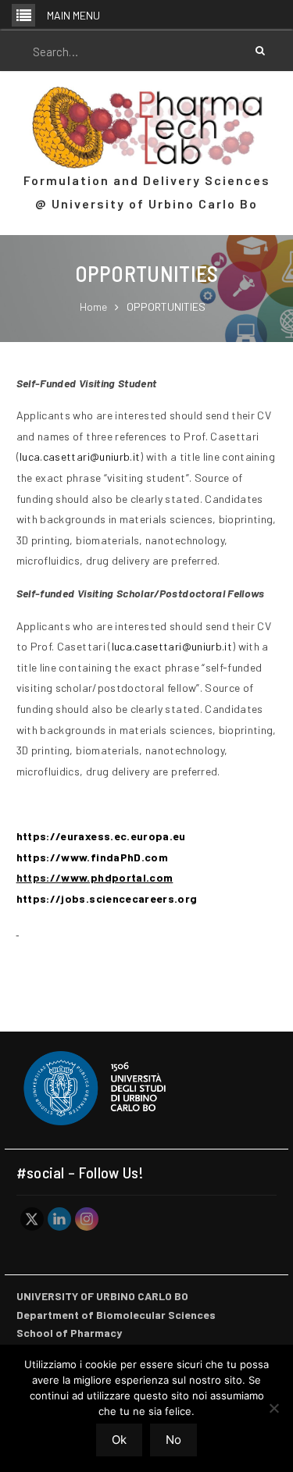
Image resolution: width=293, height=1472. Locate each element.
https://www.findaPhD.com (92, 857)
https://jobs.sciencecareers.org (107, 898)
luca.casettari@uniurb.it (80, 456)
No (173, 1439)
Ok (119, 1439)
